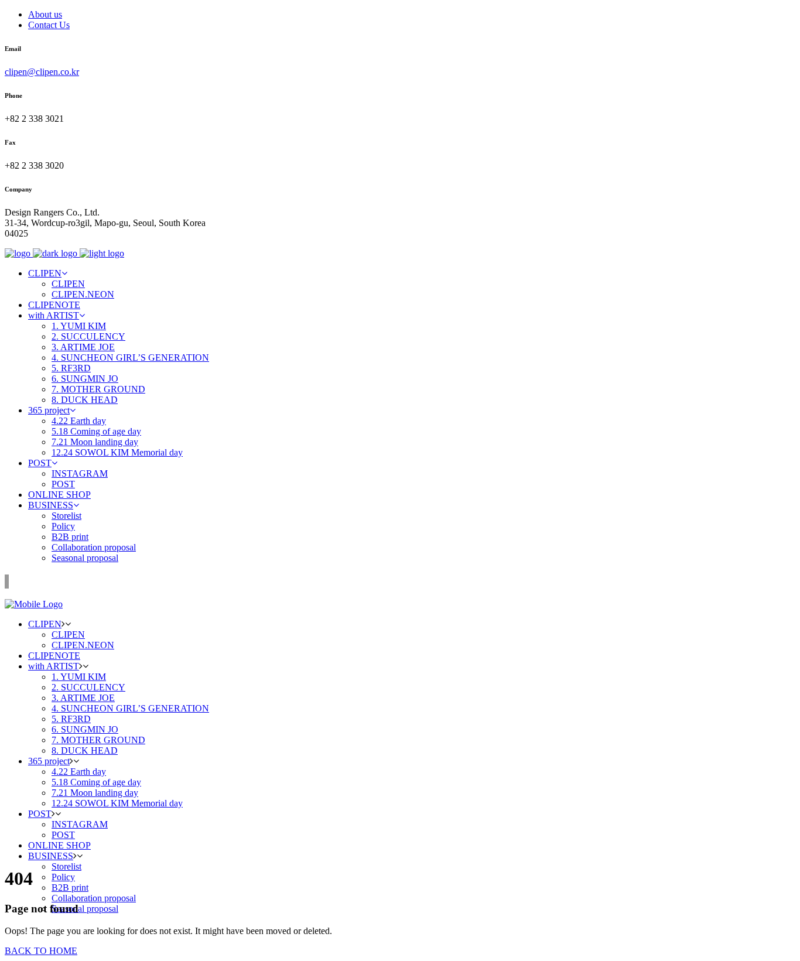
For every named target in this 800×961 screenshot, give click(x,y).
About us (45, 14)
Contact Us (49, 25)
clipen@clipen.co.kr (42, 72)
